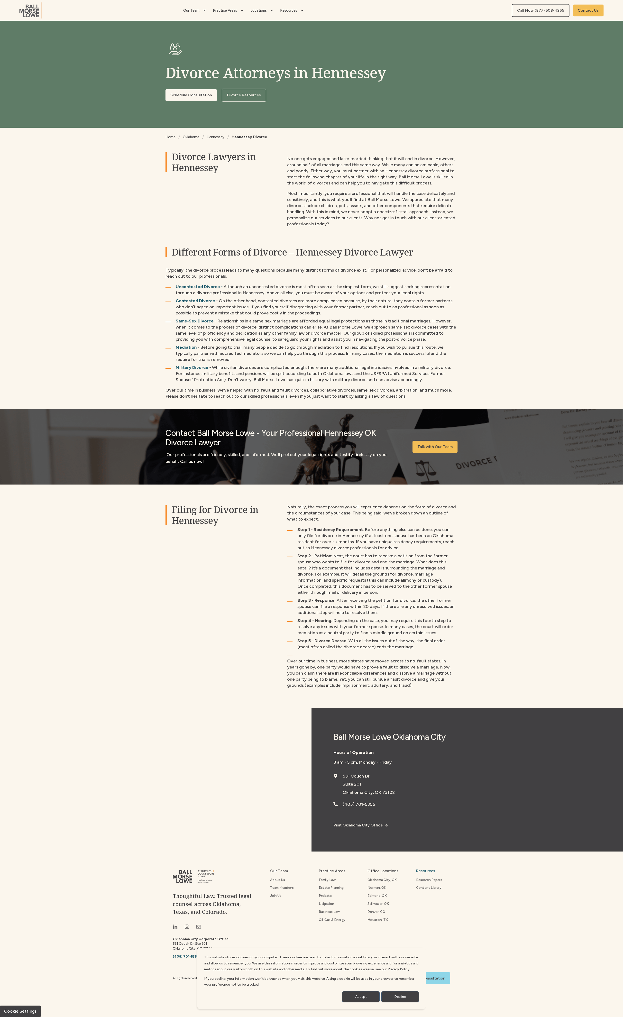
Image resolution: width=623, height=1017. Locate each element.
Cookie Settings (20, 1011)
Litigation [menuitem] (326, 904)
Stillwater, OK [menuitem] (378, 904)
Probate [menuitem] (325, 896)
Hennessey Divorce (249, 137)
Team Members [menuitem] (282, 888)
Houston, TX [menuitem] (377, 920)
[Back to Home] (30, 10)
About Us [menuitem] (277, 880)
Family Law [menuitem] (327, 880)
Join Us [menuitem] (275, 896)
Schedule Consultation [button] (191, 95)
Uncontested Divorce (198, 286)
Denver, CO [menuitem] (376, 912)
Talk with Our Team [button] (435, 446)
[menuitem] (204, 10)
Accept (361, 997)
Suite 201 (352, 784)
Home (170, 137)
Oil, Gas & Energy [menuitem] (332, 920)
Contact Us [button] (588, 10)
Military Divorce (192, 367)
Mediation (186, 347)
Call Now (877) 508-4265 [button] (540, 10)
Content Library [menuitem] (428, 888)
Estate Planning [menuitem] (331, 888)
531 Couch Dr (356, 776)
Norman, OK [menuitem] (376, 888)
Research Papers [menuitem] (429, 880)
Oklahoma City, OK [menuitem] (382, 880)
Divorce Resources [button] (244, 95)
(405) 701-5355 (359, 804)
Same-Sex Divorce (195, 321)
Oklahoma (191, 137)
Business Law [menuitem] (329, 912)
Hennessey (215, 137)
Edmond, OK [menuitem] (377, 896)
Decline (400, 997)
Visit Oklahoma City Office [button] (358, 825)
